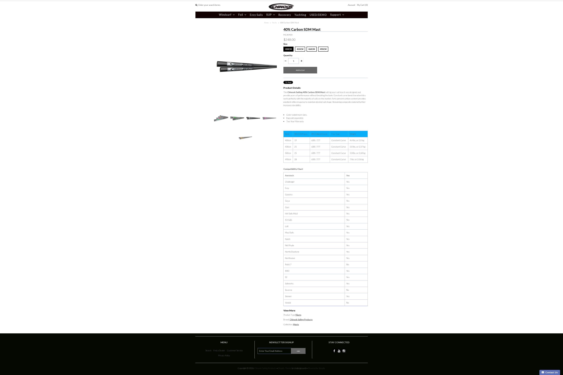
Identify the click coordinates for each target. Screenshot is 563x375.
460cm (311, 49)
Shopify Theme (284, 368)
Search (208, 350)
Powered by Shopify (316, 368)
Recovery (284, 14)
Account (351, 5)
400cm (288, 49)
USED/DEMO (318, 14)
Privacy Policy (224, 355)
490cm (323, 49)
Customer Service (235, 350)
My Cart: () (362, 5)
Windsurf (225, 14)
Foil (240, 14)
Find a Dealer (219, 350)
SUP (269, 14)
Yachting (300, 14)
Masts (274, 23)
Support (335, 14)
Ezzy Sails (256, 14)
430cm (300, 49)
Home (266, 23)
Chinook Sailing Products (301, 319)
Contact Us (551, 372)
